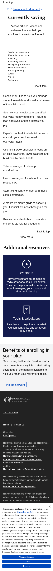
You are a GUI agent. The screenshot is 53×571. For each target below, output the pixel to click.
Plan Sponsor (9, 435)
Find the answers (15, 384)
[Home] (8, 9)
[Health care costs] (26, 67)
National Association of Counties (18, 455)
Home (6, 424)
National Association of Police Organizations (23, 469)
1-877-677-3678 (10, 412)
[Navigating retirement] (26, 64)
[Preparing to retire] (26, 61)
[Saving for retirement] (26, 52)
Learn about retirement (26, 9)
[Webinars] (26, 79)
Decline (26, 566)
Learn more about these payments (19, 486)
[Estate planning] (26, 70)
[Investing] (26, 58)
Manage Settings (26, 557)
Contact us (19, 424)
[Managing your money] (26, 55)
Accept (26, 561)
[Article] (26, 73)
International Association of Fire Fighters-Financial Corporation (22, 461)
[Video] (26, 76)
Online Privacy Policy (26, 512)
